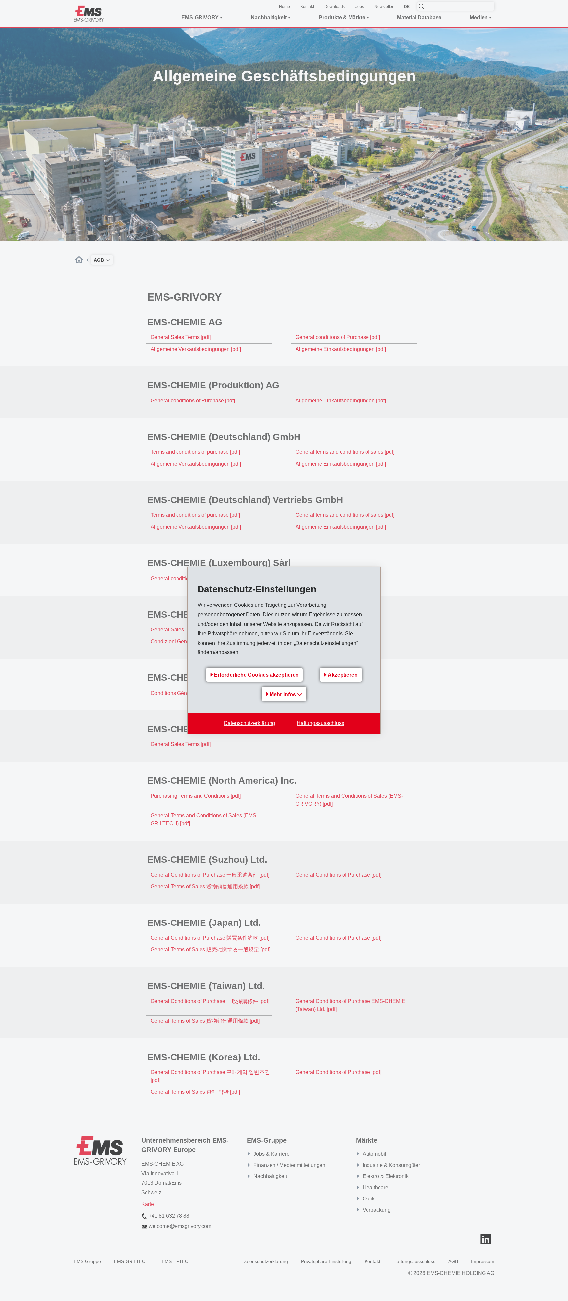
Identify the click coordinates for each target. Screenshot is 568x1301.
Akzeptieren (343, 675)
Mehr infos (283, 694)
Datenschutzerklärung (249, 723)
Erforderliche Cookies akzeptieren (256, 675)
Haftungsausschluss (320, 723)
